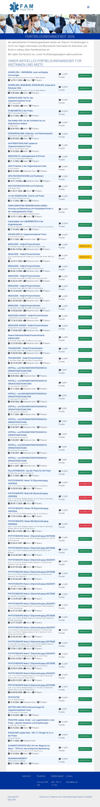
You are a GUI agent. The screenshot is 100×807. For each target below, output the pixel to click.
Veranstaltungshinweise (73, 796)
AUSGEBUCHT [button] (85, 484)
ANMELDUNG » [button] (85, 75)
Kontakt (88, 796)
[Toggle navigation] (88, 7)
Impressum (44, 796)
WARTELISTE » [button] (85, 246)
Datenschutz (56, 796)
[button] (50, 76)
